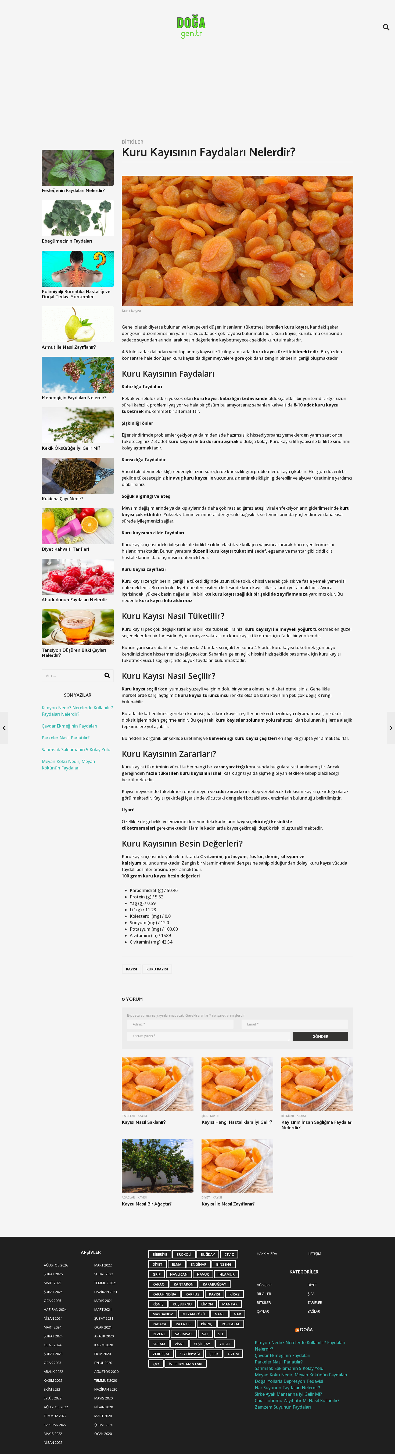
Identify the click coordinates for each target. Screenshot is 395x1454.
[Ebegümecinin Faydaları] (78, 218)
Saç (205, 1333)
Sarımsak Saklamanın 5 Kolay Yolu (76, 750)
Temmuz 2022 (55, 1415)
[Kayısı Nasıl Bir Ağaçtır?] (157, 1166)
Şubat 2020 (103, 1424)
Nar (237, 1314)
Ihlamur (226, 1274)
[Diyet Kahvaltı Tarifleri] (78, 526)
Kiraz (234, 1294)
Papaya (159, 1324)
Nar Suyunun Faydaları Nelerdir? (287, 1388)
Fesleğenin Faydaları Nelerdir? (73, 191)
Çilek (213, 1353)
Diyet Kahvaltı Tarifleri (65, 549)
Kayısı (131, 969)
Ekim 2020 (102, 1353)
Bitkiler (132, 142)
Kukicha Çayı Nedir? (62, 499)
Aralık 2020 (104, 1336)
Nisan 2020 (103, 1407)
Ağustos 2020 (106, 1371)
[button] (386, 27)
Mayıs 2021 (103, 1300)
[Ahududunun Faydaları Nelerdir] (78, 577)
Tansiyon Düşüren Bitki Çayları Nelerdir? (74, 653)
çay (156, 1363)
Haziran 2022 (55, 1424)
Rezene (159, 1333)
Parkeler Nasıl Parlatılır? (65, 738)
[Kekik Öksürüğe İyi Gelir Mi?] (78, 425)
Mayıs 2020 (103, 1398)
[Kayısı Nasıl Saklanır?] (157, 1084)
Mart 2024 (52, 1327)
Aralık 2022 (53, 1371)
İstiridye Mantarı (185, 1363)
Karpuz (193, 1294)
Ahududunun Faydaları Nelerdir (74, 600)
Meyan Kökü (193, 1314)
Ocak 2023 (52, 1362)
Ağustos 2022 (56, 1407)
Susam (159, 1343)
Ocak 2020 (103, 1433)
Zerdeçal (161, 1353)
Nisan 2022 (53, 1442)
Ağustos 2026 (56, 1265)
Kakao (158, 1284)
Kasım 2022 (53, 1380)
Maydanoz (163, 1314)
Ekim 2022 (52, 1389)
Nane (219, 1314)
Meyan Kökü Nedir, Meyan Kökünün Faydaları (301, 1375)
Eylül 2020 (103, 1362)
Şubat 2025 (53, 1291)
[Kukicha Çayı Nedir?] (78, 476)
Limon (207, 1304)
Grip (157, 1274)
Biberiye (160, 1254)
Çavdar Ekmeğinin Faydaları (69, 726)
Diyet (206, 1197)
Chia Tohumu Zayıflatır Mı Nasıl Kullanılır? (297, 1400)
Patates (184, 1324)
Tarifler (128, 1115)
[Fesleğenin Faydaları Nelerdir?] (78, 168)
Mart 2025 (52, 1282)
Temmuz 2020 (105, 1380)
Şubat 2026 (53, 1274)
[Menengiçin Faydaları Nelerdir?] (78, 375)
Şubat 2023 (53, 1353)
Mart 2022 (103, 1265)
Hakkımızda (267, 1253)
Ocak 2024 (52, 1345)
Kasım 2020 (103, 1345)
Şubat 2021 (103, 1318)
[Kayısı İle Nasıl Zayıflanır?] (237, 1166)
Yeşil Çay (202, 1343)
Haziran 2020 (105, 1389)
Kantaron (183, 1284)
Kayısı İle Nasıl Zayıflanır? (228, 1204)
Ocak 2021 (103, 1327)
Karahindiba (164, 1294)
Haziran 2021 (105, 1291)
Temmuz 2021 (105, 1282)
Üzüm (233, 1353)
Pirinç (206, 1324)
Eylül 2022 (53, 1398)
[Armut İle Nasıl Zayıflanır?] (78, 324)
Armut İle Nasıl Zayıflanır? (69, 347)
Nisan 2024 (53, 1318)
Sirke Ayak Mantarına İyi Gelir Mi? (288, 1394)
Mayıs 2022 (53, 1433)
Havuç (203, 1274)
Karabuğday (214, 1284)
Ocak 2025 (52, 1300)
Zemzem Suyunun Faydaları (283, 1407)
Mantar (230, 1304)
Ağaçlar (128, 1197)
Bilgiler (264, 1293)
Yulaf (225, 1343)
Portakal (231, 1324)
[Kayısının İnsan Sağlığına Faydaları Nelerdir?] (317, 1084)
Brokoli (184, 1254)
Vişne (179, 1343)
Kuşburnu (182, 1304)
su (220, 1333)
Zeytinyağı (189, 1353)
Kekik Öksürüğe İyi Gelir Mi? (71, 448)
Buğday (208, 1254)
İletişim (314, 1253)
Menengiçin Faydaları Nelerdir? (74, 398)
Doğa (306, 1330)
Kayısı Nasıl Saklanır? (144, 1122)
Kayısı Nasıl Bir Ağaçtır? (147, 1204)
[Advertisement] (197, 94)
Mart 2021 (103, 1309)
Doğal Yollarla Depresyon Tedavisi (289, 1381)
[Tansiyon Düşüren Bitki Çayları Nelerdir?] (78, 627)
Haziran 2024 (55, 1309)
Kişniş (158, 1304)
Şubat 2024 (53, 1336)
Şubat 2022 (103, 1274)
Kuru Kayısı (157, 969)
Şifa (204, 1115)
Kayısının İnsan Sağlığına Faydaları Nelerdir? (317, 1125)
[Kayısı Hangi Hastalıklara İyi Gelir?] (237, 1084)
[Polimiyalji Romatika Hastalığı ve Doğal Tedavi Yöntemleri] (78, 269)
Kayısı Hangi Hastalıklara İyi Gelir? (237, 1122)
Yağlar (314, 1311)
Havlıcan (179, 1274)
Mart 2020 (103, 1415)
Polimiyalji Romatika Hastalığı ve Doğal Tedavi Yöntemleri (76, 294)
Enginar (198, 1264)
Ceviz (229, 1254)
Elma (176, 1264)
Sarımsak (184, 1333)
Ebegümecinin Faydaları (67, 241)
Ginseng (224, 1264)
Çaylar (263, 1311)
